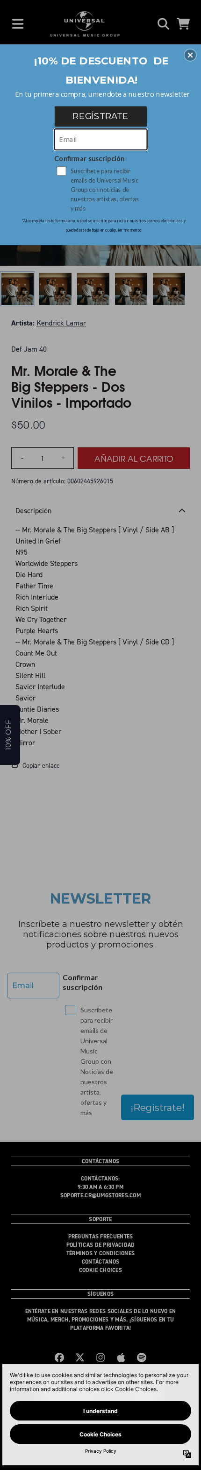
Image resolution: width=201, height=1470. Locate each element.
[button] (190, 55)
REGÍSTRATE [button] (100, 116)
